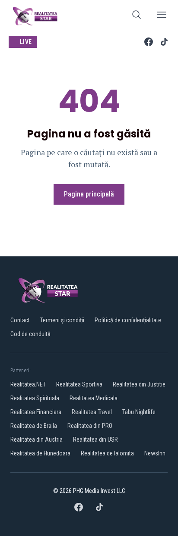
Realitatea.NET (28, 384)
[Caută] (136, 16)
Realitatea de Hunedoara (40, 453)
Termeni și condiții (62, 320)
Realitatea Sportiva (79, 384)
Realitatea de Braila (33, 425)
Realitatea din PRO (89, 425)
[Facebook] (148, 42)
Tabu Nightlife (139, 411)
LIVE (26, 41)
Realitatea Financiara (35, 411)
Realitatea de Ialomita (107, 453)
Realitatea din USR (95, 439)
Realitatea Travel (92, 411)
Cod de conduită (30, 333)
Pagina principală (89, 194)
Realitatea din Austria (36, 439)
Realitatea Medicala (94, 398)
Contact (20, 320)
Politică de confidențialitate (128, 320)
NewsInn (154, 453)
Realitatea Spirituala (34, 398)
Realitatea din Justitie (139, 384)
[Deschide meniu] (161, 16)
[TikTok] (164, 42)
